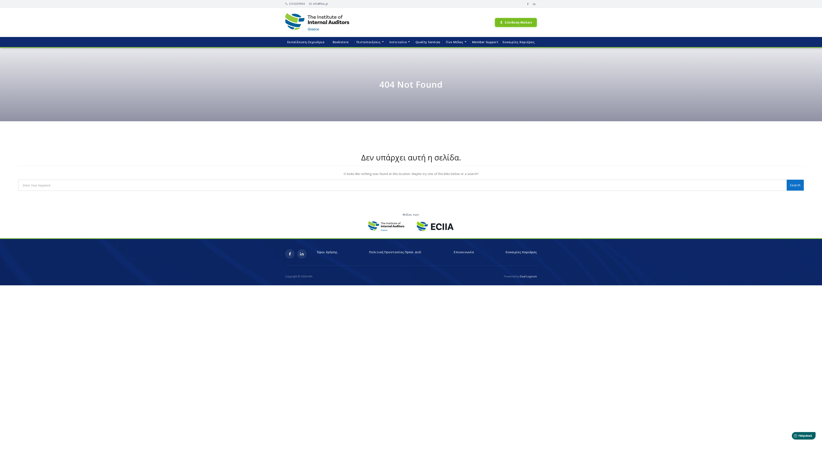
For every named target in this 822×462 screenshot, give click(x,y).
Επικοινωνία (464, 252)
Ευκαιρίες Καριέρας (519, 42)
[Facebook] (527, 4)
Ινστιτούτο (398, 42)
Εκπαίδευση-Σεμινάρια (306, 42)
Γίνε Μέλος (454, 42)
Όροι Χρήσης (327, 252)
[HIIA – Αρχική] (317, 22)
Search (795, 185)
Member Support (485, 42)
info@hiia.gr (320, 4)
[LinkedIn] (534, 4)
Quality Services (427, 42)
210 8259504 (297, 4)
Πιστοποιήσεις (368, 42)
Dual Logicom (528, 276)
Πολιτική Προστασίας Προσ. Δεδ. (395, 252)
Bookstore (341, 42)
